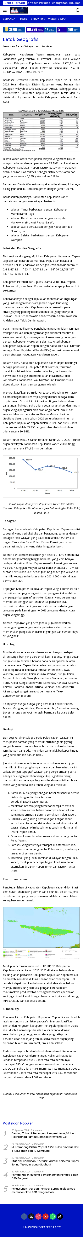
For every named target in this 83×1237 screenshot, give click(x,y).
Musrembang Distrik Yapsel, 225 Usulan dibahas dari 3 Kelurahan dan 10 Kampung (45, 1148)
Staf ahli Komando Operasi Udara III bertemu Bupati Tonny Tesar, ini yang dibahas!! (45, 1162)
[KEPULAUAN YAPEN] (18, 10)
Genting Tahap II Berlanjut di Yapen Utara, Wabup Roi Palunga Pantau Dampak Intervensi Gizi (43, 1135)
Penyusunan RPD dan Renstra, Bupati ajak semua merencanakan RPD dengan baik (43, 1190)
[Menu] (5, 10)
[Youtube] (45, 1216)
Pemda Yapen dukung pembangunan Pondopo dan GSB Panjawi (45, 1176)
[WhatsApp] (53, 1216)
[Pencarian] (78, 10)
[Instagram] (38, 1216)
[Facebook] (24, 1216)
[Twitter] (31, 1216)
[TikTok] (60, 1216)
